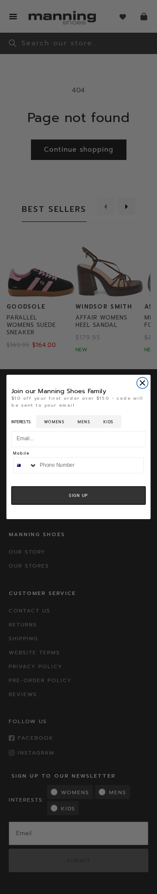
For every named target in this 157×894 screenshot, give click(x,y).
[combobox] (25, 465)
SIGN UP (78, 495)
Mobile (21, 454)
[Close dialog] (142, 383)
